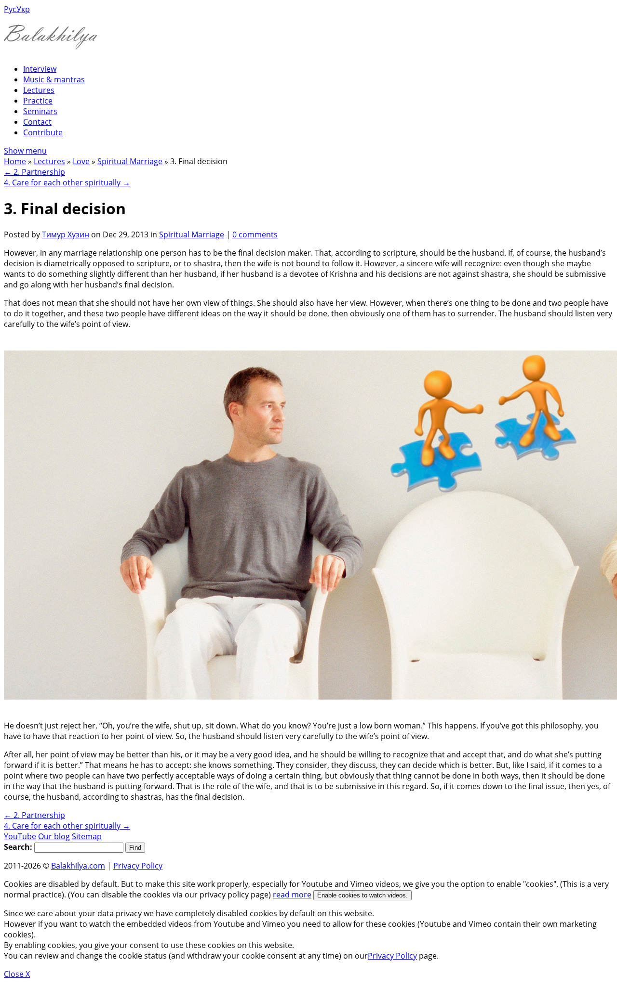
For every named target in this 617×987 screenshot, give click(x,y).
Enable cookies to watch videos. (362, 895)
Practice (38, 100)
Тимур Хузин (65, 234)
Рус (10, 9)
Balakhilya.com (78, 865)
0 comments (255, 234)
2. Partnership (34, 172)
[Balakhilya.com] (50, 42)
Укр (23, 9)
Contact (37, 122)
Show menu (25, 150)
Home (15, 161)
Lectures (38, 90)
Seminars (40, 111)
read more (292, 894)
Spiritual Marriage (129, 161)
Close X (17, 974)
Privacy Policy (137, 865)
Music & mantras (54, 79)
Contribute (43, 132)
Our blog (54, 836)
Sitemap (87, 836)
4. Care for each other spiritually (67, 182)
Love (81, 161)
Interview (39, 69)
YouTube (20, 836)
